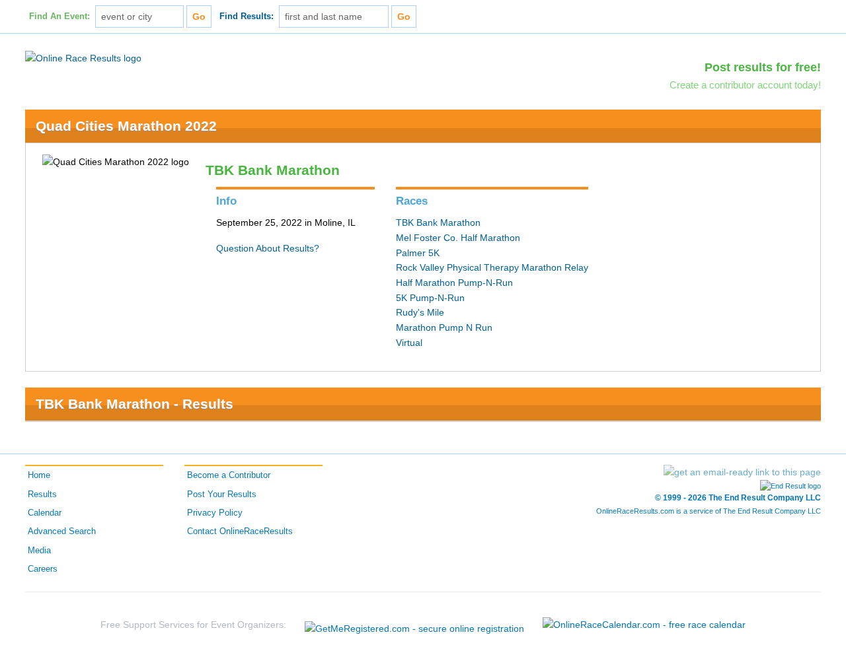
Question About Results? (267, 248)
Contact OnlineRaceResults (240, 531)
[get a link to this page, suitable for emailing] (742, 472)
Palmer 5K (418, 253)
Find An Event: (59, 16)
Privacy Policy (215, 513)
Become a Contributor (228, 475)
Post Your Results (221, 494)
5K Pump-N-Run (430, 297)
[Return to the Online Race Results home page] (83, 57)
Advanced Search (62, 531)
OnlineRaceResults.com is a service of (708, 511)
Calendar (44, 513)
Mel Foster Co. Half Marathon (458, 237)
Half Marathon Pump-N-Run (454, 282)
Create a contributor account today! (745, 84)
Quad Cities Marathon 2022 (126, 125)
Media (39, 550)
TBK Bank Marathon (438, 222)
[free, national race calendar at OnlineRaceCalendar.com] (644, 624)
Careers (43, 569)
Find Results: (246, 16)
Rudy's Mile (420, 312)
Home (39, 475)
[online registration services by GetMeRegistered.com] (414, 624)
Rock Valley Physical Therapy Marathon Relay (492, 267)
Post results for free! (763, 67)
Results (42, 494)
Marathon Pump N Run (444, 327)
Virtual (409, 342)
